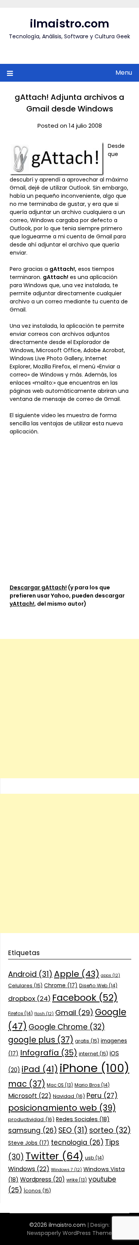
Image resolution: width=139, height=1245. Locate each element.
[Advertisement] (69, 708)
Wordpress (42, 1179)
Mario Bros (92, 1085)
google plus (40, 1039)
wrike (76, 1180)
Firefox (20, 1013)
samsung (32, 1130)
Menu (123, 72)
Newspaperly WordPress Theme (69, 1233)
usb (94, 1157)
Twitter (54, 1156)
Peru (102, 1095)
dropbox (29, 998)
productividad (31, 1119)
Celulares (25, 985)
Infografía (48, 1052)
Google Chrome (67, 1027)
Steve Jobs (28, 1143)
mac (26, 1083)
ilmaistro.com (69, 23)
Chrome (61, 985)
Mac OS (60, 1085)
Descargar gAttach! (38, 587)
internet (93, 1053)
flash (44, 1014)
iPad (40, 1069)
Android (30, 974)
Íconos (37, 1190)
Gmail (74, 1012)
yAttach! (22, 604)
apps (110, 975)
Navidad (69, 1096)
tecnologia (77, 1142)
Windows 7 (66, 1170)
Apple (76, 974)
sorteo (110, 1130)
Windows (28, 1169)
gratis (87, 1041)
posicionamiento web (62, 1107)
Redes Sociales (83, 1119)
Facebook (85, 997)
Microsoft (29, 1095)
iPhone (94, 1068)
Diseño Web (98, 985)
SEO (73, 1130)
